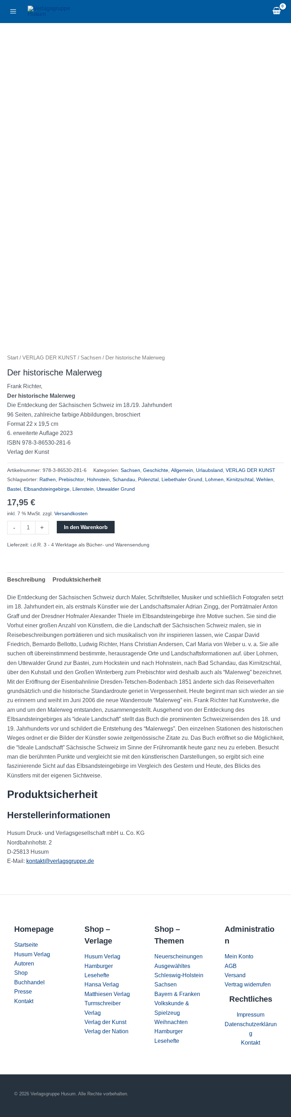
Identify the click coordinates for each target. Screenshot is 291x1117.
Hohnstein (98, 479)
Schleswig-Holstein (178, 975)
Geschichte (155, 470)
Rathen (47, 479)
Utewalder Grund (116, 489)
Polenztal (148, 479)
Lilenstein (83, 489)
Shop (21, 973)
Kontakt (23, 1001)
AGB (231, 966)
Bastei (14, 489)
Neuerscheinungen (178, 956)
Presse (23, 992)
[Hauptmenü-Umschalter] (13, 11)
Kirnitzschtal (239, 479)
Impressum (250, 1015)
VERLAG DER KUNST (49, 358)
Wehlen (264, 479)
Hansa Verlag (101, 984)
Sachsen (91, 358)
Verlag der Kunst (105, 1022)
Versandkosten (71, 513)
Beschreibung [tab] (26, 580)
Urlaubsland (209, 470)
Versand (235, 975)
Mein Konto (239, 956)
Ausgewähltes (172, 966)
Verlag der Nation (106, 1031)
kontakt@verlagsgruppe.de (60, 861)
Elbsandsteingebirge (47, 489)
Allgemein (182, 470)
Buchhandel (29, 982)
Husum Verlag (32, 954)
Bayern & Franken (177, 994)
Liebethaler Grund (181, 479)
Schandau (123, 479)
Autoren (24, 964)
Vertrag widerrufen (248, 984)
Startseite (26, 945)
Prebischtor (71, 479)
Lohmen (214, 479)
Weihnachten (171, 1022)
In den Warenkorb (86, 527)
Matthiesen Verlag (107, 994)
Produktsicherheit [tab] (77, 580)
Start (12, 358)
